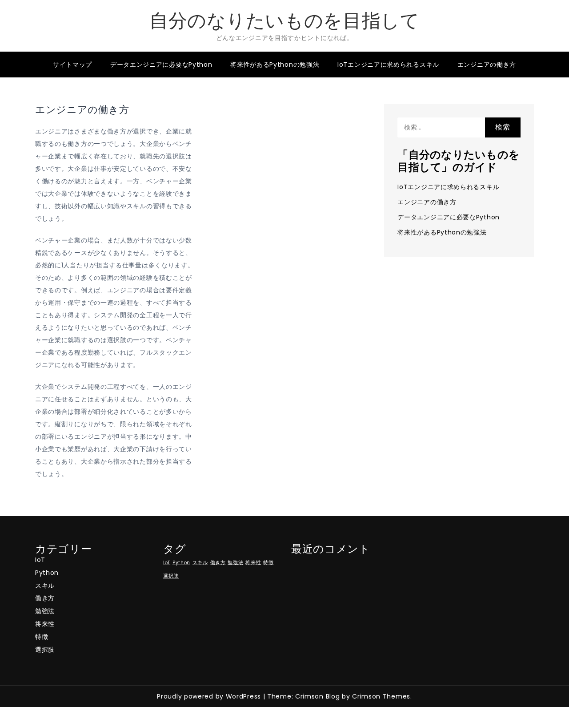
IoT (40, 559)
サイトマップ (72, 64)
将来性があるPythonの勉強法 (274, 64)
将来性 (45, 623)
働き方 (45, 598)
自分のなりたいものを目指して (284, 21)
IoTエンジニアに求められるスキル (388, 64)
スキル (45, 585)
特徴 (41, 636)
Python (47, 572)
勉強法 (45, 610)
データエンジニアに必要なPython (161, 64)
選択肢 (45, 649)
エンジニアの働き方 (486, 64)
